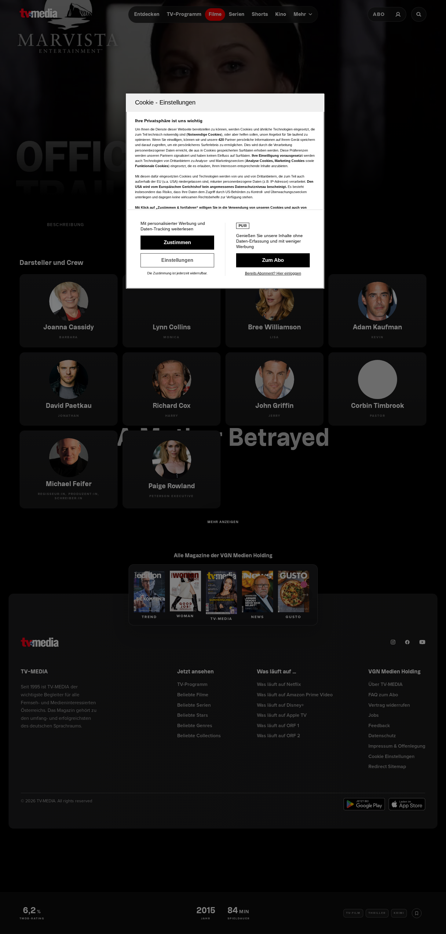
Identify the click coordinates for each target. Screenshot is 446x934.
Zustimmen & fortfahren (177, 243)
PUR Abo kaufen (273, 260)
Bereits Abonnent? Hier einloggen (273, 273)
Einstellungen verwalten (177, 260)
